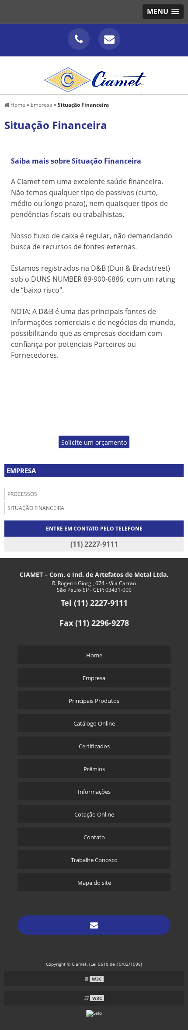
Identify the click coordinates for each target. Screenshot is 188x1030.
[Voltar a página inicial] (94, 74)
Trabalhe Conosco (94, 860)
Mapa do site (94, 883)
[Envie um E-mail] (109, 39)
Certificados (94, 746)
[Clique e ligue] (79, 39)
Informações (94, 792)
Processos (22, 494)
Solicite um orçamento (94, 442)
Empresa (21, 470)
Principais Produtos (94, 701)
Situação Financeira (35, 508)
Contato (94, 837)
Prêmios (94, 769)
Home (94, 655)
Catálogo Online (94, 723)
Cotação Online (94, 814)
